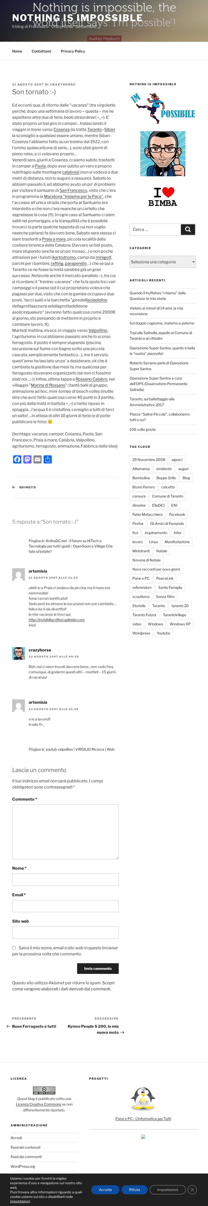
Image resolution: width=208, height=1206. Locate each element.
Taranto (94, 129)
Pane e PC (141, 578)
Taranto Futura (144, 615)
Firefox (138, 523)
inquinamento (156, 532)
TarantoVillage (174, 615)
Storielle (139, 606)
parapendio (76, 263)
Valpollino (98, 330)
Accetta (105, 1189)
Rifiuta (134, 1189)
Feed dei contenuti (25, 1147)
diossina (139, 505)
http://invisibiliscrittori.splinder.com (57, 619)
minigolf (103, 257)
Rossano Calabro (92, 379)
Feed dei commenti (26, 1157)
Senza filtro (165, 596)
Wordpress (141, 633)
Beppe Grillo (166, 478)
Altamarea (141, 469)
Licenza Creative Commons (38, 1104)
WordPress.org (23, 1166)
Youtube (163, 633)
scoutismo (140, 596)
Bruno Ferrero (143, 487)
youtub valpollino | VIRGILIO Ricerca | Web (80, 749)
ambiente (164, 469)
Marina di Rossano (48, 385)
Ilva (135, 532)
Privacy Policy (73, 51)
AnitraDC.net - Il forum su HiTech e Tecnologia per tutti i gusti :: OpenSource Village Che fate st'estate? (71, 546)
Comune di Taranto (167, 496)
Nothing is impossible (77, 17)
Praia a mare (54, 239)
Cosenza (62, 129)
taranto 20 (180, 606)
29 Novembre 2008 (148, 459)
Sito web (20, 921)
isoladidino (97, 300)
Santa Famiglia (170, 587)
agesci (177, 459)
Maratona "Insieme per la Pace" (73, 196)
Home (17, 51)
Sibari (109, 129)
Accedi (16, 1137)
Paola (40, 166)
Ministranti (141, 551)
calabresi (70, 172)
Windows (155, 624)
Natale (161, 551)
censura (139, 496)
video (136, 624)
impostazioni (20, 1201)
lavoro (137, 542)
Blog (186, 478)
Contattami (41, 51)
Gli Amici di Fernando (167, 523)
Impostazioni (167, 1189)
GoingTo (28, 487)
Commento (24, 799)
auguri (183, 469)
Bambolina (141, 478)
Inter (177, 532)
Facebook (177, 514)
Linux (153, 542)
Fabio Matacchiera (147, 514)
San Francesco (73, 190)
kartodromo (64, 257)
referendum (142, 587)
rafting (57, 263)
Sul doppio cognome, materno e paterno (162, 323)
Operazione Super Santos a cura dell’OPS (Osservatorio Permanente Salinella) (158, 384)
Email (19, 894)
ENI (174, 505)
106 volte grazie (143, 429)
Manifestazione (177, 542)
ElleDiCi (158, 505)
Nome (19, 868)
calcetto (168, 487)
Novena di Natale (146, 560)
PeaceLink (165, 578)
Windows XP (180, 624)
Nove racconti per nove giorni (156, 569)
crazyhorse (63, 84)
